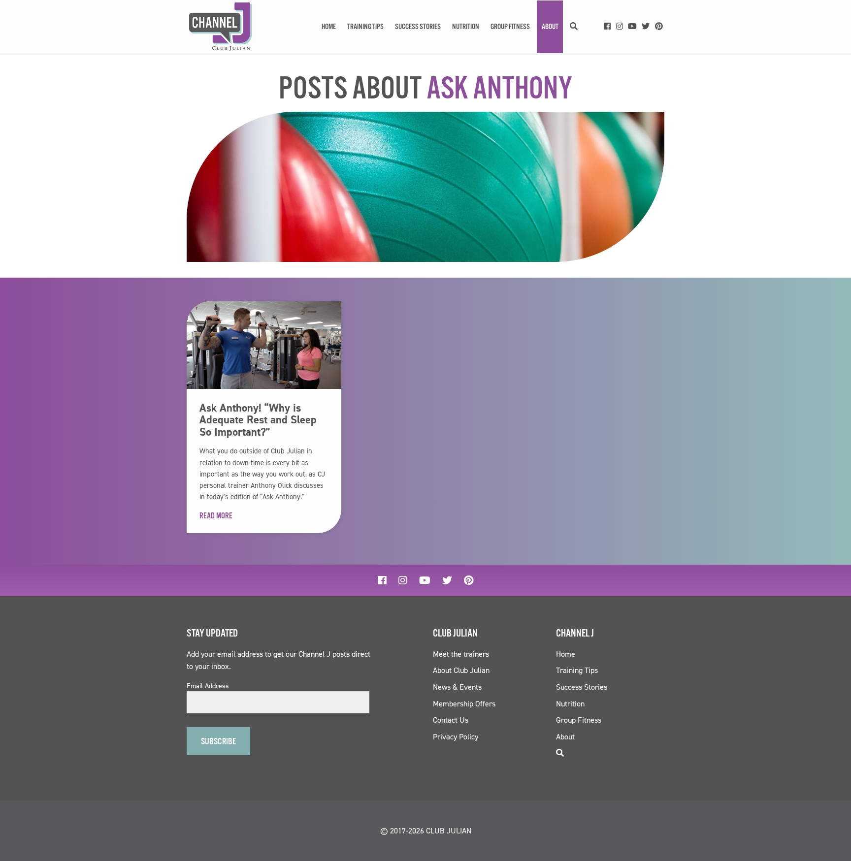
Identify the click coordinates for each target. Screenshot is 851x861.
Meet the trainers (461, 654)
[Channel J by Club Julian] (220, 26)
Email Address (208, 686)
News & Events (457, 687)
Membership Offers (464, 704)
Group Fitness (510, 27)
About (550, 27)
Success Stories (418, 27)
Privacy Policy (455, 737)
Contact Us (450, 720)
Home (329, 27)
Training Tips (365, 27)
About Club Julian (461, 670)
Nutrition (465, 27)
